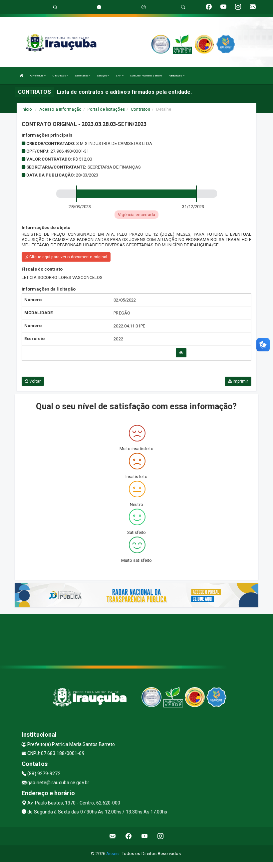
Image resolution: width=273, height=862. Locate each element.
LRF (119, 75)
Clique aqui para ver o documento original (67, 257)
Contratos (140, 109)
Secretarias (82, 75)
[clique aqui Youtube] (144, 836)
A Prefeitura (37, 75)
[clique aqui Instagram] (160, 836)
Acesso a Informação (60, 109)
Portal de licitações (106, 109)
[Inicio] (22, 75)
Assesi (113, 853)
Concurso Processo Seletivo (146, 75)
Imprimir (240, 381)
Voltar (34, 381)
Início (27, 109)
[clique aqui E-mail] (113, 836)
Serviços (102, 75)
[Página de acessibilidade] (143, 7)
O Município (60, 75)
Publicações (175, 75)
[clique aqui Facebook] (129, 836)
